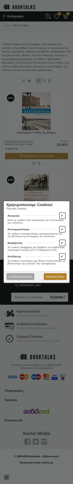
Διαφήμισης (15, 242)
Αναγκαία (13, 215)
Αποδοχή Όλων (55, 276)
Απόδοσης (14, 256)
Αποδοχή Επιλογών (20, 276)
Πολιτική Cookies (16, 208)
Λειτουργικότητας (18, 229)
